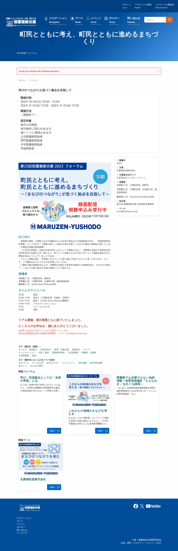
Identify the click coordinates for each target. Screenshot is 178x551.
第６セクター (53, 362)
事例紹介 (76, 349)
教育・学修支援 (61, 349)
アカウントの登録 (143, 6)
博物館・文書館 (89, 352)
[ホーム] (22, 22)
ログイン (126, 6)
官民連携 (82, 362)
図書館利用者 (58, 352)
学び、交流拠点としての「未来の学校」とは (40, 379)
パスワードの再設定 (164, 6)
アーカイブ (22, 533)
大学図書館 (24, 355)
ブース (79, 20)
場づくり (23, 365)
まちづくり (24, 362)
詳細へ (53, 430)
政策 (34, 355)
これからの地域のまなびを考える (87, 412)
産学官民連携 (96, 362)
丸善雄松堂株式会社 (33, 479)
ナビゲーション (58, 20)
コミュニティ (69, 362)
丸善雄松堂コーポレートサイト (131, 177)
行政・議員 (43, 352)
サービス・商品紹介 (28, 349)
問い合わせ (133, 20)
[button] (158, 71)
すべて (87, 349)
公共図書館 (73, 352)
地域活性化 (46, 349)
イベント (96, 20)
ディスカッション (27, 352)
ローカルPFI (38, 362)
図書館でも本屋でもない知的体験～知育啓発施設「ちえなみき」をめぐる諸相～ (137, 380)
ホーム (22, 80)
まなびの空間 (36, 365)
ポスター (114, 20)
